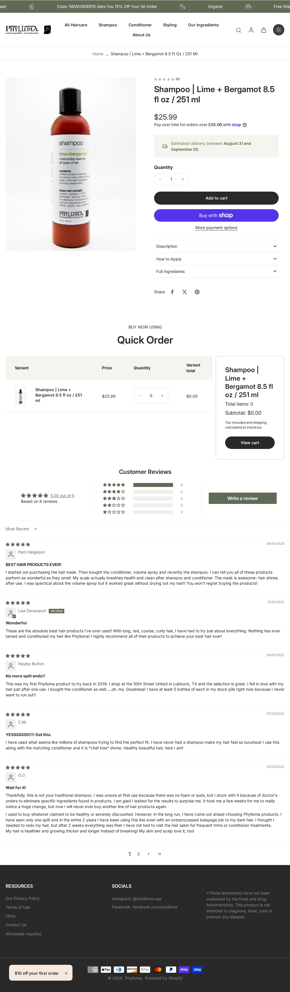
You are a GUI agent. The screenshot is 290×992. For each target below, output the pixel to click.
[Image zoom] (71, 164)
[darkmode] (278, 29)
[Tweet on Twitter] (184, 292)
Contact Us (16, 924)
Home (98, 53)
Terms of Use (18, 907)
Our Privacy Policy (23, 898)
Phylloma (133, 978)
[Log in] (251, 30)
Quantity (163, 167)
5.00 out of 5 (62, 495)
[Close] (66, 973)
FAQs (11, 915)
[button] (216, 198)
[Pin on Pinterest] (197, 292)
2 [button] (138, 853)
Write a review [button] (242, 498)
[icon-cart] (263, 29)
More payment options (216, 228)
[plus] (162, 395)
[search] (238, 29)
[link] (250, 442)
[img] (18, 544)
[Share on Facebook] (172, 292)
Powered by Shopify (164, 978)
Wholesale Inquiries (23, 933)
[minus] (160, 179)
